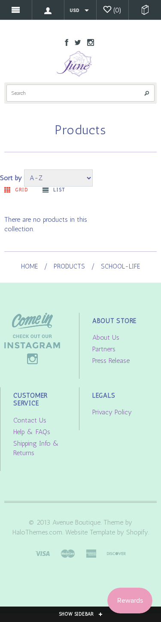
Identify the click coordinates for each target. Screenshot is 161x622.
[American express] (91, 553)
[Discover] (116, 553)
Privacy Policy (112, 412)
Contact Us (29, 420)
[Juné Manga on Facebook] (64, 42)
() (117, 10)
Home (29, 266)
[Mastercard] (68, 553)
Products (69, 266)
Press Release (111, 360)
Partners (103, 349)
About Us (105, 337)
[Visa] (42, 553)
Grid (21, 190)
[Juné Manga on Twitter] (75, 42)
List (59, 190)
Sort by (11, 178)
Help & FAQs (31, 432)
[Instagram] (32, 338)
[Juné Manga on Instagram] (88, 42)
